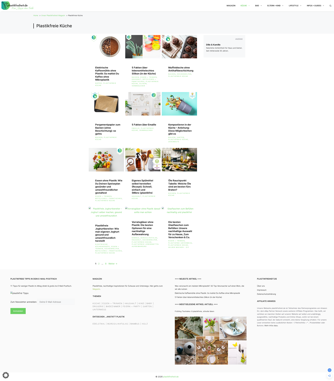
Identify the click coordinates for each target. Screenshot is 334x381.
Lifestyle (294, 5)
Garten (180, 137)
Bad (257, 5)
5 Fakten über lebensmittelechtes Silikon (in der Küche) (144, 70)
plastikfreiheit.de (171, 376)
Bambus (135, 238)
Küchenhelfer (184, 74)
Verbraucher (138, 86)
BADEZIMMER (113, 306)
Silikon (143, 83)
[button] (330, 5)
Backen (135, 77)
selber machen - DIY (178, 247)
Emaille (136, 128)
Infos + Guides (314, 5)
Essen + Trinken (148, 77)
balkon (171, 137)
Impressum (261, 290)
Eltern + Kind (274, 5)
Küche (244, 5)
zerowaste (173, 142)
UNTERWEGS (99, 309)
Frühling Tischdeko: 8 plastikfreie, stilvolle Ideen (194, 311)
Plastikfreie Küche (178, 76)
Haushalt (136, 79)
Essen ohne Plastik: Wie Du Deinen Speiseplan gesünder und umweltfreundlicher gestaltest (108, 186)
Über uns (261, 286)
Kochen (172, 193)
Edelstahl (99, 324)
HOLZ (145, 324)
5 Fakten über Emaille (144, 124)
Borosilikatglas (149, 238)
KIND (141, 303)
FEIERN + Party (132, 306)
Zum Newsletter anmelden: (23, 302)
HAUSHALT (130, 303)
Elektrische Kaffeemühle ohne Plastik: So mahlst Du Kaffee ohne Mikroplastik (107, 73)
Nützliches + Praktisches (108, 198)
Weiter (112, 263)
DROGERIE (98, 306)
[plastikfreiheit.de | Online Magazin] (17, 5)
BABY (149, 303)
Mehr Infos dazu (271, 325)
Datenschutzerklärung (266, 294)
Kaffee (98, 83)
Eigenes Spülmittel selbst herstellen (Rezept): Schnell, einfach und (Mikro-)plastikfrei (142, 186)
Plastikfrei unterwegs (180, 243)
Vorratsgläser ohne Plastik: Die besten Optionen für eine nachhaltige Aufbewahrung (142, 228)
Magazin (231, 5)
